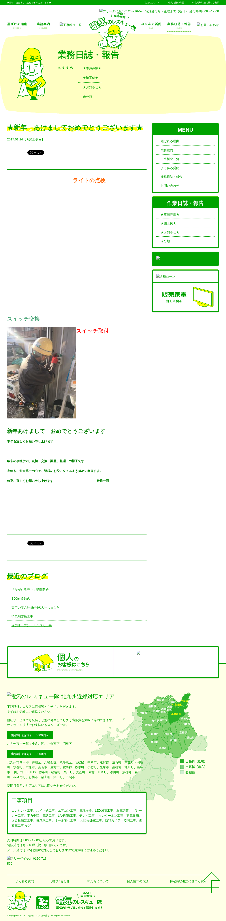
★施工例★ (90, 77)
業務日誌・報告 (171, 177)
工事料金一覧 (170, 159)
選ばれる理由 (170, 141)
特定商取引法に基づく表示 (205, 2)
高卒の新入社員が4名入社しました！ (37, 607)
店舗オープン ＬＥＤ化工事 (31, 625)
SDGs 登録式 (20, 598)
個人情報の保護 (176, 2)
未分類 (87, 96)
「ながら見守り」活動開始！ (31, 589)
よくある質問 (170, 168)
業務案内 (167, 150)
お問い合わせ (170, 185)
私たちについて (152, 2)
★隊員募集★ (92, 68)
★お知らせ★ (92, 87)
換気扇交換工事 (22, 616)
